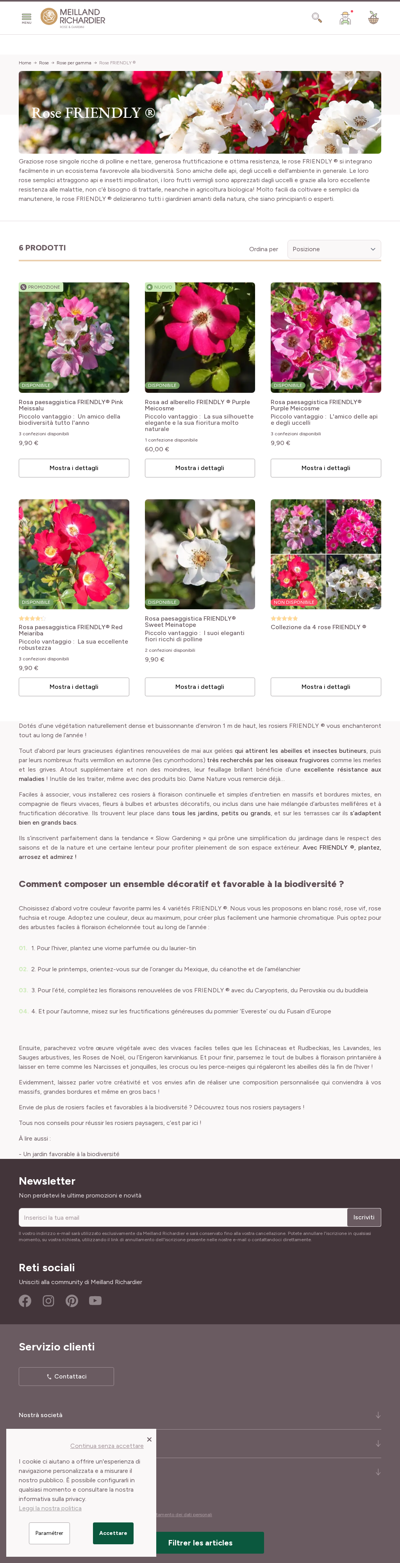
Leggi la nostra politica (50, 1508)
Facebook (25, 1301)
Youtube (95, 1301)
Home (25, 63)
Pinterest (72, 1301)
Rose (44, 63)
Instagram (48, 1301)
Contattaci (70, 1376)
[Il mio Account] (345, 18)
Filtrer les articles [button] (200, 1542)
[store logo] (73, 18)
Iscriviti (364, 1217)
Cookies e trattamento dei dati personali (169, 1514)
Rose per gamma (74, 63)
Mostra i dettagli (74, 468)
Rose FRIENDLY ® (117, 63)
